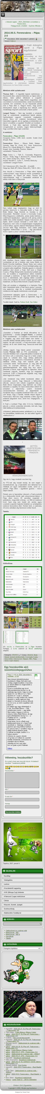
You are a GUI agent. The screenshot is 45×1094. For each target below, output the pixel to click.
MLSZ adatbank (35, 649)
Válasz (9, 748)
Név (7, 789)
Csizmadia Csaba (31, 657)
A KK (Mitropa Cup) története (14, 892)
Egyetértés (27, 1085)
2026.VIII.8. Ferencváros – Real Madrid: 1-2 (24, 1068)
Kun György (22, 1065)
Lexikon (6, 884)
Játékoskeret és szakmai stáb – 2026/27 (23, 1044)
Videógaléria (8, 880)
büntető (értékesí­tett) (17, 657)
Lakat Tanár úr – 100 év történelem (24, 1079)
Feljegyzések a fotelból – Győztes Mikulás (26, 26)
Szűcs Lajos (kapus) (12, 661)
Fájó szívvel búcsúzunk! (21, 1038)
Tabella (8, 938)
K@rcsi (13, 41)
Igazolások (9, 936)
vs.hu (15, 649)
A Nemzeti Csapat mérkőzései (14, 896)
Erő (21, 1085)
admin (8, 1034)
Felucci (8, 1079)
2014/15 (15, 655)
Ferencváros (19, 647)
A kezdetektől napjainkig (12, 888)
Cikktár (6, 900)
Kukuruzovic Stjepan (21, 659)
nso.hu (9, 647)
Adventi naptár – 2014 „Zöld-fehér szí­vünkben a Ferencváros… (23, 23)
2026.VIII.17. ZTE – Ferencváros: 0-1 (25, 1052)
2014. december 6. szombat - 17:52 (19, 675)
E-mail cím (9, 796)
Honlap (7, 804)
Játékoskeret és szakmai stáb (16, 931)
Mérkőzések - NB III (13, 934)
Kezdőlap (7, 876)
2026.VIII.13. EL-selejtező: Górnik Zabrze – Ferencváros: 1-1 (24, 1062)
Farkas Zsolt (24, 302)
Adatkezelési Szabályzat (12, 913)
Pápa (32, 647)
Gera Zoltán (9, 659)
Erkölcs (16, 1085)
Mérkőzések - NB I (12, 932)
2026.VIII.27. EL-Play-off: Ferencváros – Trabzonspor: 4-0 (23, 1029)
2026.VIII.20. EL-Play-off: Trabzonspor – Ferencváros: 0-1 (23, 1040)
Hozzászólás (9, 771)
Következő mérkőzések (22, 1058)
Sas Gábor (33, 302)
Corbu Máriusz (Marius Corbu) (25, 1032)
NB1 (30, 659)
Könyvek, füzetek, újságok (13, 905)
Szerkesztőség (9, 909)
